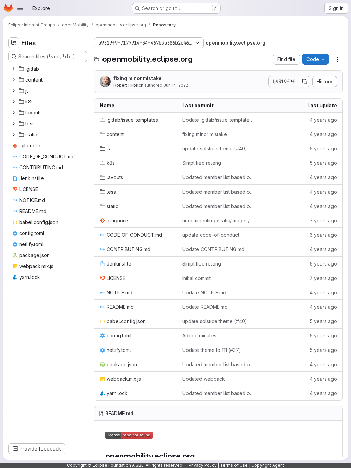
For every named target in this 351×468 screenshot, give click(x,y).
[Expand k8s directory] (14, 102)
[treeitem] (48, 68)
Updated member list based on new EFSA (218, 177)
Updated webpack (203, 379)
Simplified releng (201, 163)
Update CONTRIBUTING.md (213, 249)
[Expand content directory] (14, 80)
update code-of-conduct (210, 235)
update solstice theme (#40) (214, 148)
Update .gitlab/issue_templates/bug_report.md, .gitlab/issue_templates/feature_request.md (218, 120)
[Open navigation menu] (20, 8)
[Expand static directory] (14, 135)
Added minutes (199, 335)
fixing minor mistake (137, 78)
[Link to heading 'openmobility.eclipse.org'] (199, 456)
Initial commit (196, 278)
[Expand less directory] (14, 124)
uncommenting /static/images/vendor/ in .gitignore (218, 220)
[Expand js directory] (14, 91)
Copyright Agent (267, 465)
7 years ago (323, 220)
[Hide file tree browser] (13, 42)
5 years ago (323, 148)
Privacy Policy (203, 465)
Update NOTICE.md (204, 292)
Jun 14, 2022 (176, 85)
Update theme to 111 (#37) (211, 350)
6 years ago (323, 235)
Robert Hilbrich (128, 85)
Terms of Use (234, 465)
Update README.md (205, 307)
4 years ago (323, 120)
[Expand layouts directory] (14, 113)
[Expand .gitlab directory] (14, 69)
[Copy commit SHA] (304, 81)
